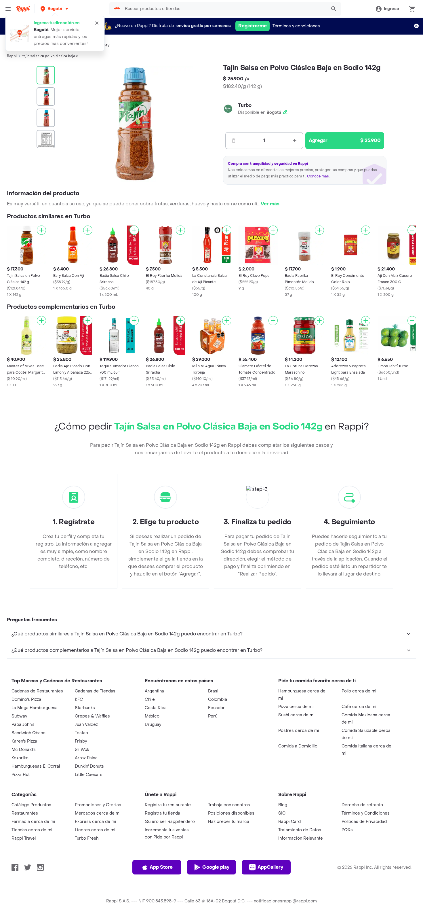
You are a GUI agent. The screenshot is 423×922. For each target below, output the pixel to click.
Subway (19, 716)
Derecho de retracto (362, 805)
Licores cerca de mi (95, 830)
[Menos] (233, 140)
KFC (79, 699)
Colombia (217, 699)
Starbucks (85, 708)
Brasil (213, 691)
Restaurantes (25, 813)
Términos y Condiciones (366, 813)
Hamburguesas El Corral (36, 766)
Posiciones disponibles (231, 813)
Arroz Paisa (86, 758)
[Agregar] (41, 230)
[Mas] (294, 140)
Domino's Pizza (26, 699)
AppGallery (270, 867)
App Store (161, 867)
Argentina (154, 691)
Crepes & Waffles (92, 716)
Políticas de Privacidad (364, 821)
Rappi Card (289, 821)
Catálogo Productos (31, 805)
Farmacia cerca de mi (33, 821)
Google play (215, 867)
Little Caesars (88, 774)
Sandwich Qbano (28, 733)
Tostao (81, 733)
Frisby (81, 741)
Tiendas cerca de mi (32, 830)
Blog (282, 805)
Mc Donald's (24, 749)
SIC (281, 813)
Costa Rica (156, 708)
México (152, 716)
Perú (212, 716)
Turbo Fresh (86, 838)
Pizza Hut (21, 774)
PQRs (347, 830)
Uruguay (153, 724)
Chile (150, 699)
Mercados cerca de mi (98, 813)
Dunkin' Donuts (89, 766)
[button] (54, 8)
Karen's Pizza (24, 741)
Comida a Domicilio (297, 746)
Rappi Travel (24, 838)
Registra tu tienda (162, 813)
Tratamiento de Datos (299, 830)
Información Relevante (300, 838)
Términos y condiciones (296, 26)
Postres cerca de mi (298, 730)
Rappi (12, 56)
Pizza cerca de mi (296, 706)
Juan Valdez (86, 724)
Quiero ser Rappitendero (170, 821)
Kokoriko (20, 758)
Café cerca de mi (359, 706)
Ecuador (216, 708)
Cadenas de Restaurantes (37, 691)
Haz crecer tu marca (228, 821)
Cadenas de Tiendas (95, 691)
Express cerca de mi (95, 821)
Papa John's (23, 724)
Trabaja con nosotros (229, 805)
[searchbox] (223, 9)
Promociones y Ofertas (98, 805)
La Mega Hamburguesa (35, 708)
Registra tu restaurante (168, 805)
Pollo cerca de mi (359, 691)
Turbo (244, 105)
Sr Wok (82, 749)
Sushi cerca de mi (296, 715)
